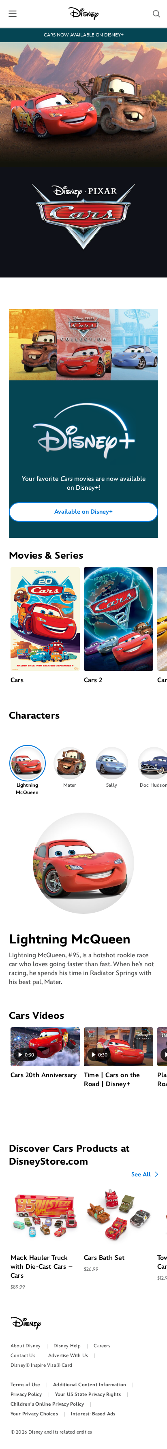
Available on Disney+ (83, 512)
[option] (27, 770)
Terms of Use (25, 1385)
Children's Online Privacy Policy (47, 1404)
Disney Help (67, 1346)
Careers (102, 1346)
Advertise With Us (68, 1356)
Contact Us (23, 1356)
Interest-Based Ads (93, 1414)
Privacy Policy (26, 1394)
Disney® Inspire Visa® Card (41, 1365)
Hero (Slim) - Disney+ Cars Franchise (83, 444)
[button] (156, 14)
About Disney (26, 1346)
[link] (83, 445)
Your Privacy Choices (34, 1414)
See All (141, 1175)
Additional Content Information (89, 1385)
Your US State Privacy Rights (88, 1394)
